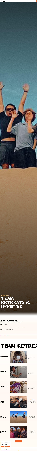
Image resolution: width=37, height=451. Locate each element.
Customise (5, 449)
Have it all (5, 446)
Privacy (6, 449)
